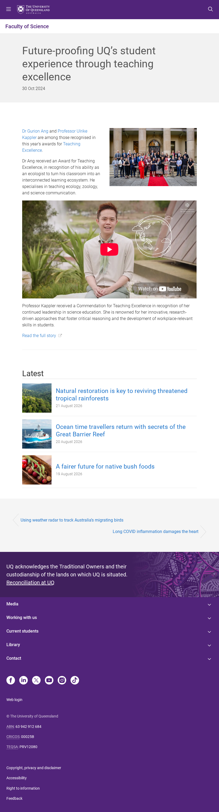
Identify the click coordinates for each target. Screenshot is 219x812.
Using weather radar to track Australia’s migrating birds (72, 520)
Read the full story (39, 335)
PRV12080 (28, 747)
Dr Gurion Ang (35, 131)
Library (13, 644)
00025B (27, 737)
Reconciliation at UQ (30, 582)
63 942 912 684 (28, 726)
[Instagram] (62, 680)
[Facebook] (10, 680)
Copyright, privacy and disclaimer (33, 768)
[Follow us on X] (36, 680)
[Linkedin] (23, 680)
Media (12, 603)
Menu (8, 9)
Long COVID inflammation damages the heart (155, 531)
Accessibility (16, 778)
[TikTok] (75, 680)
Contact (13, 658)
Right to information (23, 788)
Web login (14, 700)
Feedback (14, 798)
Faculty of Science (27, 26)
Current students (22, 631)
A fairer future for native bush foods (105, 466)
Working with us (21, 617)
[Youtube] (49, 680)
